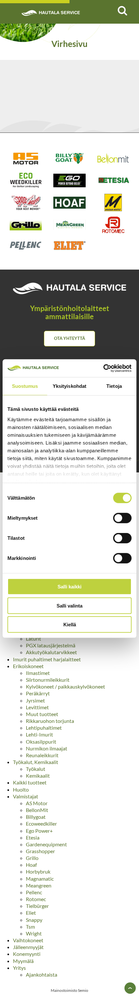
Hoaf (31, 865)
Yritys (19, 968)
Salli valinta (69, 605)
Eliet (31, 913)
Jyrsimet (35, 700)
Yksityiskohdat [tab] (69, 386)
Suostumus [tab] (25, 386)
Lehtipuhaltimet (44, 728)
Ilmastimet (38, 673)
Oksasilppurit (41, 741)
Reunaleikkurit (42, 755)
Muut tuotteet (42, 714)
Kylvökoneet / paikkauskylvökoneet (65, 686)
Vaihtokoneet (28, 940)
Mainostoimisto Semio (69, 990)
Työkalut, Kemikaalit (35, 762)
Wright (34, 933)
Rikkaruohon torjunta (50, 721)
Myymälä (23, 961)
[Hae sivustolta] (122, 10)
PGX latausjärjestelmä (50, 645)
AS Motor (37, 803)
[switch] (122, 518)
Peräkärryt (38, 693)
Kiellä (69, 624)
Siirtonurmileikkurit (48, 680)
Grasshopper (40, 851)
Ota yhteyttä (69, 338)
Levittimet (37, 707)
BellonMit (37, 810)
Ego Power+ (39, 831)
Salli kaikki (69, 586)
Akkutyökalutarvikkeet (51, 652)
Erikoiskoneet (28, 666)
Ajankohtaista (41, 974)
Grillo (32, 858)
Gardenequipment (46, 844)
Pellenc (34, 892)
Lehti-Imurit (39, 734)
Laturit (33, 638)
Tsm (30, 926)
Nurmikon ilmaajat (46, 748)
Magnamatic (40, 878)
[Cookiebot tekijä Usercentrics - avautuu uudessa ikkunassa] (103, 368)
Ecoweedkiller (41, 823)
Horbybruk (38, 871)
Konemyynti (26, 954)
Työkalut (35, 769)
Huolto (21, 789)
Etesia (32, 837)
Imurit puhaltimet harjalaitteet (47, 659)
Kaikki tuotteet (30, 782)
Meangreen (38, 885)
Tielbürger (37, 906)
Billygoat (36, 817)
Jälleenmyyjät (28, 947)
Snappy (34, 920)
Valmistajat (25, 796)
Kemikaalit (38, 775)
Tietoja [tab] (114, 386)
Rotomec (36, 899)
